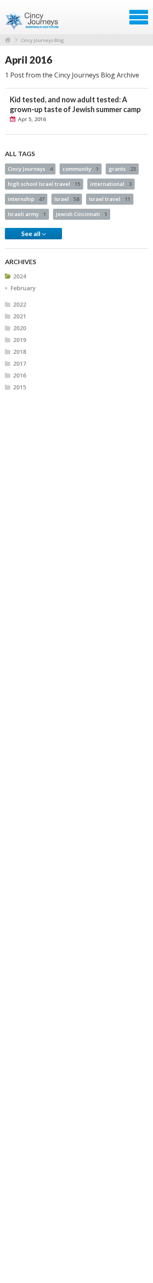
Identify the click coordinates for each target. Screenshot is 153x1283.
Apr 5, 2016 (32, 119)
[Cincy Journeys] (33, 20)
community (80, 168)
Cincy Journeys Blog (42, 40)
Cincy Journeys (30, 168)
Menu (138, 17)
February (23, 288)
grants (122, 168)
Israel (66, 199)
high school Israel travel (44, 184)
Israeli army (27, 214)
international (111, 184)
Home (8, 40)
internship (26, 199)
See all (31, 233)
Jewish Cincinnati (81, 214)
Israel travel (110, 199)
